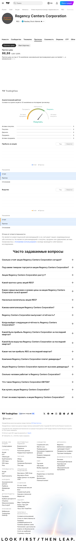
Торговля (40, 463)
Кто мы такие (22, 485)
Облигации (5, 456)
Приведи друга (42, 449)
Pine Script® (6, 505)
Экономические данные (7, 483)
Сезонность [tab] (49, 39)
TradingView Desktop (6, 514)
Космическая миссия (24, 487)
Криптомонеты (7, 459)
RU (51, 3)
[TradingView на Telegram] (64, 413)
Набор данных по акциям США (26, 478)
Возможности (22, 446)
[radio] (60, 144)
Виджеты (60, 444)
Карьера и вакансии (24, 494)
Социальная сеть (42, 444)
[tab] (9, 45)
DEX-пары (5, 463)
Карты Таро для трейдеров (22, 505)
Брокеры (20, 461)
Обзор (19, 459)
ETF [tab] (67, 39)
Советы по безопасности (25, 529)
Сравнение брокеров (24, 463)
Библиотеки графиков (64, 447)
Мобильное (6, 511)
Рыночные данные (23, 450)
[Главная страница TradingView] (8, 3)
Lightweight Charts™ (63, 449)
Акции (4, 452)
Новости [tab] (5, 39)
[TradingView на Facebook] (48, 413)
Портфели (5, 496)
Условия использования (25, 516)
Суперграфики (7, 446)
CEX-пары (5, 461)
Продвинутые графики (64, 451)
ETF (3, 454)
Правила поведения (43, 455)
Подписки (20, 448)
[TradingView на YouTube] (52, 413)
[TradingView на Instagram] (56, 413)
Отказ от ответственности (26, 518)
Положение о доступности (26, 527)
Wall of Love (41, 447)
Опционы (5, 501)
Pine (3, 465)
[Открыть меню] (3, 3)
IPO (3, 490)
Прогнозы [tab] (38, 39)
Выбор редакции (42, 468)
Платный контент (42, 480)
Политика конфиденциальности (24, 521)
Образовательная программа (63, 468)
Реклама (60, 459)
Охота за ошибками (24, 531)
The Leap (20, 465)
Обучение (40, 465)
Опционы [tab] (59, 39)
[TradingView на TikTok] (68, 413)
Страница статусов (23, 533)
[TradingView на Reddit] (72, 413)
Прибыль (5, 486)
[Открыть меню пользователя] (57, 3)
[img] (41, 21)
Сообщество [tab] (16, 39)
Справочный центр (23, 492)
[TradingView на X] (44, 413)
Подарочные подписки (25, 453)
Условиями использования (25, 242)
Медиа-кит (21, 496)
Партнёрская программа (61, 464)
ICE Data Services (36, 423)
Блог (18, 490)
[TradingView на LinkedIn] (60, 413)
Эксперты (40, 476)
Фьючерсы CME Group (24, 473)
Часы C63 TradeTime (24, 508)
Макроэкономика (8, 503)
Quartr (29, 433)
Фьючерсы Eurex (23, 475)
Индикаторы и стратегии (45, 474)
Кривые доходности (9, 498)
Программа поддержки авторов (45, 452)
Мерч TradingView (23, 502)
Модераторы (41, 457)
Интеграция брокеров (64, 461)
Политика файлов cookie (25, 524)
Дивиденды (6, 488)
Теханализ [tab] (28, 39)
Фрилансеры (41, 478)
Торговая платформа (64, 453)
